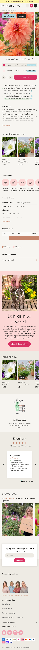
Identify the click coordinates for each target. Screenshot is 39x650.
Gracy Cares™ (7, 608)
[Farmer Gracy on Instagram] (15, 632)
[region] (19, 464)
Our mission (6, 604)
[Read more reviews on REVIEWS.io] (27, 481)
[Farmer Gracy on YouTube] (20, 632)
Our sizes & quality (8, 613)
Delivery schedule (8, 260)
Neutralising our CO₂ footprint (12, 617)
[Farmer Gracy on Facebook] (4, 632)
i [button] (35, 85)
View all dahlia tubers (19, 344)
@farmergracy (9, 498)
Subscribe (19, 560)
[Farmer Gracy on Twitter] (9, 632)
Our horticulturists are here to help (14, 595)
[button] (35, 5)
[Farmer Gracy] (12, 6)
